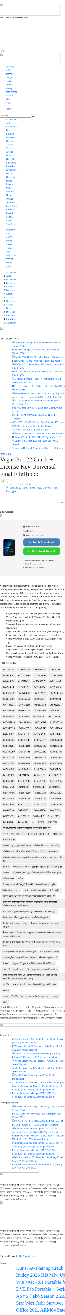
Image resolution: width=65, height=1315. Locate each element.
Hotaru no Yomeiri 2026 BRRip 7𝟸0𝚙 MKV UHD (36, 437)
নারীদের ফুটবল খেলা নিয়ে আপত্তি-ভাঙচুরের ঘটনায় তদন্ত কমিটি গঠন (29, 896)
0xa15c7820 (8, 763)
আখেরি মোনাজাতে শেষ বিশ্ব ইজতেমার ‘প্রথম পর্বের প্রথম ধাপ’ (27, 828)
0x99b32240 (40, 751)
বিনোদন (9, 81)
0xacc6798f (8, 775)
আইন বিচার (52, 822)
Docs (8, 155)
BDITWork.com (27, 1256)
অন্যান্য (9, 88)
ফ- (62, 502)
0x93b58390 (9, 751)
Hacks (9, 173)
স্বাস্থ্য (8, 103)
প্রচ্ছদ (2, 51)
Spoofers (10, 224)
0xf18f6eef (23, 816)
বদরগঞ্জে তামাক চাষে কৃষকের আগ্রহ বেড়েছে (19, 951)
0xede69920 (40, 810)
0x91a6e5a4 (56, 746)
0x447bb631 (9, 704)
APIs (8, 123)
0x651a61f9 (40, 722)
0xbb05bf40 (8, 781)
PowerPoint (11, 206)
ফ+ (58, 502)
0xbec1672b (8, 787)
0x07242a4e (55, 669)
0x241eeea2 (55, 681)
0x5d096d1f (55, 710)
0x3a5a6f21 (8, 699)
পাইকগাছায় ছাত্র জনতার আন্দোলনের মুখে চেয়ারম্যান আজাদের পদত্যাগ (30, 911)
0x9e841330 (40, 757)
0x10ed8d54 (40, 675)
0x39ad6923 (57, 693)
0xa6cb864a (24, 769)
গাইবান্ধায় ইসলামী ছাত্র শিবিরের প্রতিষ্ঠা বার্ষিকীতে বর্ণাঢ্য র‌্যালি (37, 872)
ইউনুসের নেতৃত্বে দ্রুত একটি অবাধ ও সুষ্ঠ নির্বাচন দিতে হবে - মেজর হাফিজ (31, 845)
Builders (10, 134)
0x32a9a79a (39, 687)
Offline (9, 198)
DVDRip (10, 159)
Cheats (9, 141)
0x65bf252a (56, 722)
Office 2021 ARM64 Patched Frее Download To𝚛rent (38, 422)
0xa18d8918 (24, 763)
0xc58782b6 (25, 792)
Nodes (9, 195)
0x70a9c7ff (40, 728)
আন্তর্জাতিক (11, 66)
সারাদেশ (9, 99)
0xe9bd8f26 (56, 804)
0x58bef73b (24, 710)
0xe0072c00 (24, 804)
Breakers (10, 130)
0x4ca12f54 (40, 704)
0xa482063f (56, 763)
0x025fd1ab (8, 669)
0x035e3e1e (24, 669)
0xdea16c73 (8, 804)
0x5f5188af (38, 716)
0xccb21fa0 (40, 792)
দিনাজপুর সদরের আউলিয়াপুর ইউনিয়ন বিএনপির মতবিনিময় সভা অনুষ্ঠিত (29, 884)
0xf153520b (8, 816)
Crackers (10, 148)
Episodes (10, 166)
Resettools (11, 209)
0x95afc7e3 (24, 751)
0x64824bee (25, 722)
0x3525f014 (55, 687)
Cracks (9, 152)
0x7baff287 (8, 734)
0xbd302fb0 (56, 781)
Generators (11, 170)
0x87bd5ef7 (40, 740)
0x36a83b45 (24, 693)
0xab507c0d (56, 769)
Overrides (10, 202)
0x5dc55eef (8, 716)
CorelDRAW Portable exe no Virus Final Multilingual (38, 1082)
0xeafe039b (8, 810)
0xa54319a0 (8, 769)
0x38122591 (40, 693)
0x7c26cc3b (23, 734)
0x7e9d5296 (39, 734)
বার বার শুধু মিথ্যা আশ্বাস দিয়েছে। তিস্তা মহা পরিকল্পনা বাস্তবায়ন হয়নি (30, 957)
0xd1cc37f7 (8, 798)
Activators (11, 119)
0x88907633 (56, 740)
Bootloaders (12, 126)
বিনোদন (5, 963)
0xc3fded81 (54, 787)
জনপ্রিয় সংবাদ (8, 878)
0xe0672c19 (40, 804)
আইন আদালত (11, 92)
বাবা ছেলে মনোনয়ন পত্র (49, 951)
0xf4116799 (54, 816)
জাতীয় (8, 70)
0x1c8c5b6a (8, 681)
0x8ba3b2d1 (9, 746)
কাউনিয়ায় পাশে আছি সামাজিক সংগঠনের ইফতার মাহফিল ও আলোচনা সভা (30, 851)
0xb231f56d (23, 775)
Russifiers (10, 213)
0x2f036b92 (24, 687)
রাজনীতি (9, 74)
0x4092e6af (55, 699)
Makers (9, 188)
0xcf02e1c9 (55, 792)
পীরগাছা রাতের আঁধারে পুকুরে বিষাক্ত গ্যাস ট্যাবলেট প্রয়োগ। (26, 917)
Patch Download (43, 542)
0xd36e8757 (24, 798)
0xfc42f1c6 (8, 822)
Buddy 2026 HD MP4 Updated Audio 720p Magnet (37, 360)
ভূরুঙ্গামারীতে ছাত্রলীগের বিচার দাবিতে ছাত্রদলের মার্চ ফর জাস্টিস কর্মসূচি (30, 969)
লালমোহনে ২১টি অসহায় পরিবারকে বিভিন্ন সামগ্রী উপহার (34, 984)
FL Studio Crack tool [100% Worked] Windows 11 (36, 1125)
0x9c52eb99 (24, 757)
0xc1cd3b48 (39, 787)
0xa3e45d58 (40, 763)
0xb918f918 (55, 775)
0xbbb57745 (40, 781)
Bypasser (10, 137)
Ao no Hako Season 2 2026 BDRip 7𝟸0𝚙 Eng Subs (37, 397)
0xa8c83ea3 (40, 769)
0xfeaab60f (23, 822)
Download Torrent (43, 551)
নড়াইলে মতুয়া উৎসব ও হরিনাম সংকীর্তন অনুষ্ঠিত (42, 890)
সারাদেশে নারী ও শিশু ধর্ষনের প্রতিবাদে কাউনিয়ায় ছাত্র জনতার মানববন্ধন (30, 996)
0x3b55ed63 (24, 699)
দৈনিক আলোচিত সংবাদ (11, 890)
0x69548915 (9, 728)
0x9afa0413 (8, 757)
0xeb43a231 (24, 810)
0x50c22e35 (56, 704)
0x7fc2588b (55, 734)
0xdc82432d (40, 798)
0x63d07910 (9, 722)
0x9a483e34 (56, 751)
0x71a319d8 (56, 728)
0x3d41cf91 (40, 699)
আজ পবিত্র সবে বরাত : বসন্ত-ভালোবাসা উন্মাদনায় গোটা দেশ (26, 833)
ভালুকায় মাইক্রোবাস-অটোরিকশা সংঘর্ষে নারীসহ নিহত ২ (33, 963)
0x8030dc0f (8, 740)
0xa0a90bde (56, 757)
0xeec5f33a (55, 810)
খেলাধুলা (9, 77)
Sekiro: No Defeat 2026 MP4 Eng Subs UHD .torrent (37, 448)
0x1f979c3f (23, 681)
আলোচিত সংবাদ (9, 839)
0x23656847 (39, 681)
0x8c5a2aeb (24, 746)
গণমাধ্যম (9, 84)
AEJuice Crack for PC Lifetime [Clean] (31, 429)
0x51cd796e (8, 710)
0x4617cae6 (24, 704)
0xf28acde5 (38, 816)
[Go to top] (1, 2)
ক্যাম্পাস (9, 95)
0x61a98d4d (54, 716)
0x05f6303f (39, 669)
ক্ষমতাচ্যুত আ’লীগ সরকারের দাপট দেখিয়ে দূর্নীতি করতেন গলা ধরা (37, 866)
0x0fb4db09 (24, 675)
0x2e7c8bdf (8, 687)
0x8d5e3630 (40, 746)
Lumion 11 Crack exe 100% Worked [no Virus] (34, 1057)
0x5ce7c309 (40, 710)
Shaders (10, 220)
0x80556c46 (24, 740)
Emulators (11, 162)
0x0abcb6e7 (8, 675)
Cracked (10, 144)
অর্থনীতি (41, 822)
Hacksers (10, 177)
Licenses (10, 184)
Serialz (9, 217)
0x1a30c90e (56, 675)
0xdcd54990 (56, 798)
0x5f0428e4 (23, 716)
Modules (10, 191)
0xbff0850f (23, 787)
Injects (9, 180)
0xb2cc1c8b (39, 775)
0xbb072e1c (24, 781)
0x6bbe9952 (25, 728)
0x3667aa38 (8, 693)
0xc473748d (9, 792)
